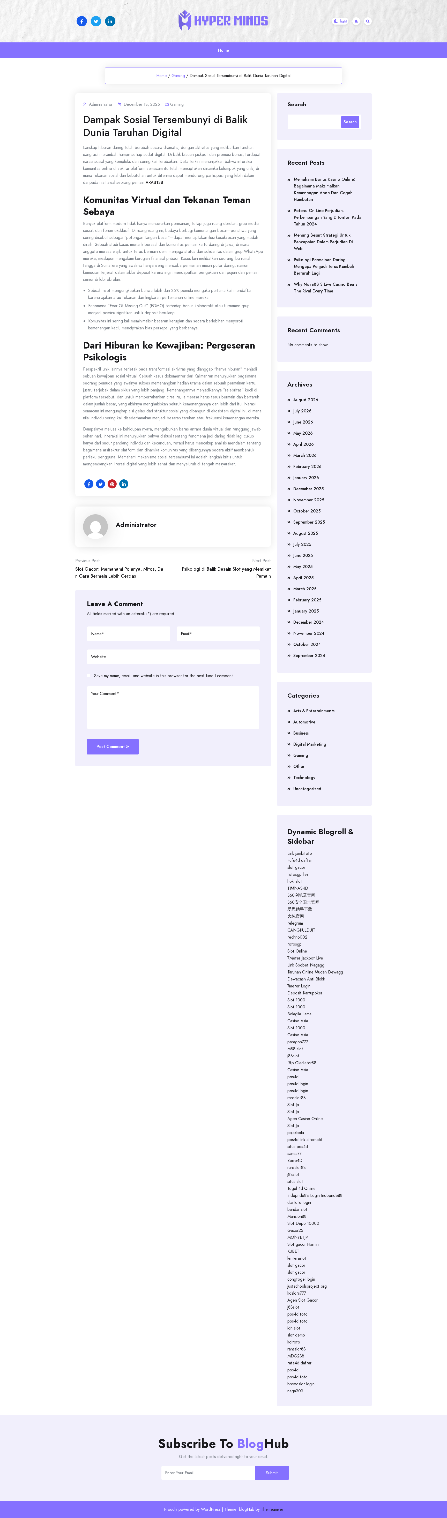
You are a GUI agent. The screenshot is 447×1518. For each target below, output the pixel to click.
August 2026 (305, 400)
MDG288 (295, 1356)
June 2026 (303, 422)
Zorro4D (294, 1161)
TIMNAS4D (297, 888)
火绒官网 (295, 916)
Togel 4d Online (301, 1188)
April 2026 (303, 444)
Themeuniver (272, 1509)
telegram (295, 923)
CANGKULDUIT (301, 930)
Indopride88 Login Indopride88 (314, 1195)
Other (298, 766)
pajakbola (295, 1133)
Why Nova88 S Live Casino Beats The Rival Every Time (325, 287)
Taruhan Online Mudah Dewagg (315, 972)
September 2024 (309, 656)
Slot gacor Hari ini (303, 1244)
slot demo (296, 1335)
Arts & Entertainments (313, 711)
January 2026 (306, 478)
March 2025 (304, 589)
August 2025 (305, 533)
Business (301, 733)
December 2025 (308, 489)
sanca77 (294, 1154)
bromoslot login (301, 1384)
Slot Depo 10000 (303, 1223)
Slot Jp (293, 1105)
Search (296, 104)
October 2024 (307, 644)
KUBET (293, 1251)
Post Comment (110, 747)
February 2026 (307, 467)
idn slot (293, 1328)
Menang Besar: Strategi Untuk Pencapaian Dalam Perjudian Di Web (323, 242)
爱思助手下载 (299, 909)
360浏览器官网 (301, 895)
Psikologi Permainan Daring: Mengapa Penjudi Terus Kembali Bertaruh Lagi (324, 266)
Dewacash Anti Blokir (306, 979)
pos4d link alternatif (305, 1140)
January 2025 (306, 611)
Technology (304, 778)
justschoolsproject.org (307, 1286)
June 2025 (303, 555)
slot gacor (296, 867)
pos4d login (297, 1084)
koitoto (293, 1342)
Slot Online (297, 951)
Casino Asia (297, 1021)
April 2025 (303, 578)
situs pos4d (297, 1147)
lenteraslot (296, 1258)
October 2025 (307, 511)
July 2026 (302, 411)
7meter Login (298, 986)
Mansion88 (297, 1216)
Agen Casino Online (305, 1119)
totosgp (294, 944)
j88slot (293, 1056)
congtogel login (301, 1279)
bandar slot (297, 1209)
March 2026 (305, 455)
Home (223, 50)
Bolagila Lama (299, 1014)
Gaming (178, 76)
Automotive (304, 722)
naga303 (295, 1391)
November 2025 (308, 500)
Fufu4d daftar (299, 860)
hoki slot (294, 881)
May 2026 (303, 433)
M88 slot (295, 1049)
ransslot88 (296, 1098)
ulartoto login (299, 1202)
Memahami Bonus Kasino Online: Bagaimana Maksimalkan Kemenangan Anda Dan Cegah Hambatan (324, 189)
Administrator (136, 524)
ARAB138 (154, 182)
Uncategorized (307, 789)
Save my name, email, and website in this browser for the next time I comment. (164, 676)
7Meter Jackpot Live (305, 958)
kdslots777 (296, 1293)
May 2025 (302, 567)
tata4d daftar (299, 1363)
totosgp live (298, 874)
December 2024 (308, 622)
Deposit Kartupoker (304, 993)
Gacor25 (295, 1230)
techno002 (297, 937)
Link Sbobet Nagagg (305, 965)
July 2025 (302, 544)
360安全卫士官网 (303, 902)
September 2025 (309, 522)
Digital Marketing (309, 744)
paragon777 (297, 1042)
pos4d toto (297, 1314)
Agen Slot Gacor (302, 1300)
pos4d (293, 1077)
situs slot (295, 1181)
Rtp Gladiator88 (301, 1063)
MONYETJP (297, 1237)
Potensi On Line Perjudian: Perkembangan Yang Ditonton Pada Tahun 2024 (327, 217)
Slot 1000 (296, 1000)
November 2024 (308, 633)
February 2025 (307, 600)
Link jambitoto (299, 853)
